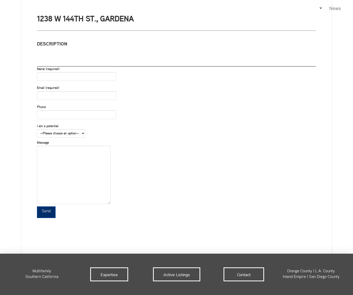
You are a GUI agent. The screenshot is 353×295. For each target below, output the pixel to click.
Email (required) (48, 88)
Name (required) (48, 69)
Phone (41, 107)
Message (43, 142)
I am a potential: (48, 126)
